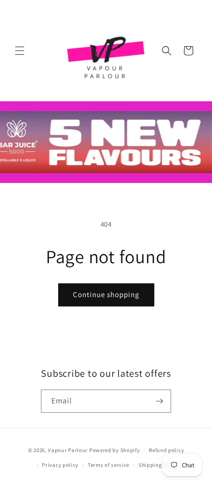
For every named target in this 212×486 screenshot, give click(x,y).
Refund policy (166, 450)
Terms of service (108, 464)
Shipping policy (159, 464)
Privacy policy (60, 464)
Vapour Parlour (68, 449)
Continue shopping (106, 294)
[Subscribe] (160, 401)
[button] (20, 50)
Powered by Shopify (114, 449)
